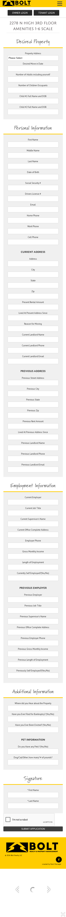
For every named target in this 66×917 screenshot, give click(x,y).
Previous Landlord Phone (33, 454)
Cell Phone (33, 237)
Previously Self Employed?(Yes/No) (33, 671)
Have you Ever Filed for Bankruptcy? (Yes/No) (33, 714)
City (33, 270)
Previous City (33, 389)
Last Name (33, 161)
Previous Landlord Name (33, 443)
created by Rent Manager (51, 864)
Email (33, 205)
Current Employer (33, 497)
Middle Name (33, 150)
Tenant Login (46, 12)
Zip (33, 291)
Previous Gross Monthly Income (33, 649)
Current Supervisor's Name (33, 519)
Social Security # (33, 183)
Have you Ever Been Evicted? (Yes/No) (33, 725)
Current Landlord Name (33, 335)
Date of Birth (33, 172)
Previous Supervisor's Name (33, 616)
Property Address (33, 53)
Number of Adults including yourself (33, 74)
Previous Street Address (33, 378)
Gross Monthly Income (33, 551)
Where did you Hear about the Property (33, 703)
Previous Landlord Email (33, 465)
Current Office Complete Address (33, 530)
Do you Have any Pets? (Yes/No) (33, 747)
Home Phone (33, 215)
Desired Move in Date (33, 64)
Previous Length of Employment (33, 660)
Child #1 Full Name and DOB (33, 96)
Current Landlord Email (33, 356)
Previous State (33, 400)
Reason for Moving (33, 324)
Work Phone (33, 226)
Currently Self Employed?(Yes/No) (33, 573)
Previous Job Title (33, 606)
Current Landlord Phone (33, 345)
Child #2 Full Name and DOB (33, 107)
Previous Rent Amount (33, 421)
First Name (33, 140)
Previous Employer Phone (33, 638)
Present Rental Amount (33, 302)
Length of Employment (33, 562)
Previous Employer (33, 595)
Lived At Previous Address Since (33, 432)
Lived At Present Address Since (33, 313)
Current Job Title (33, 508)
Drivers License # (33, 194)
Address (33, 259)
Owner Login (20, 12)
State (33, 280)
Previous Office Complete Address (33, 627)
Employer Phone (33, 541)
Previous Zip (33, 410)
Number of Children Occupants (33, 85)
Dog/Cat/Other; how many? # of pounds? (33, 757)
